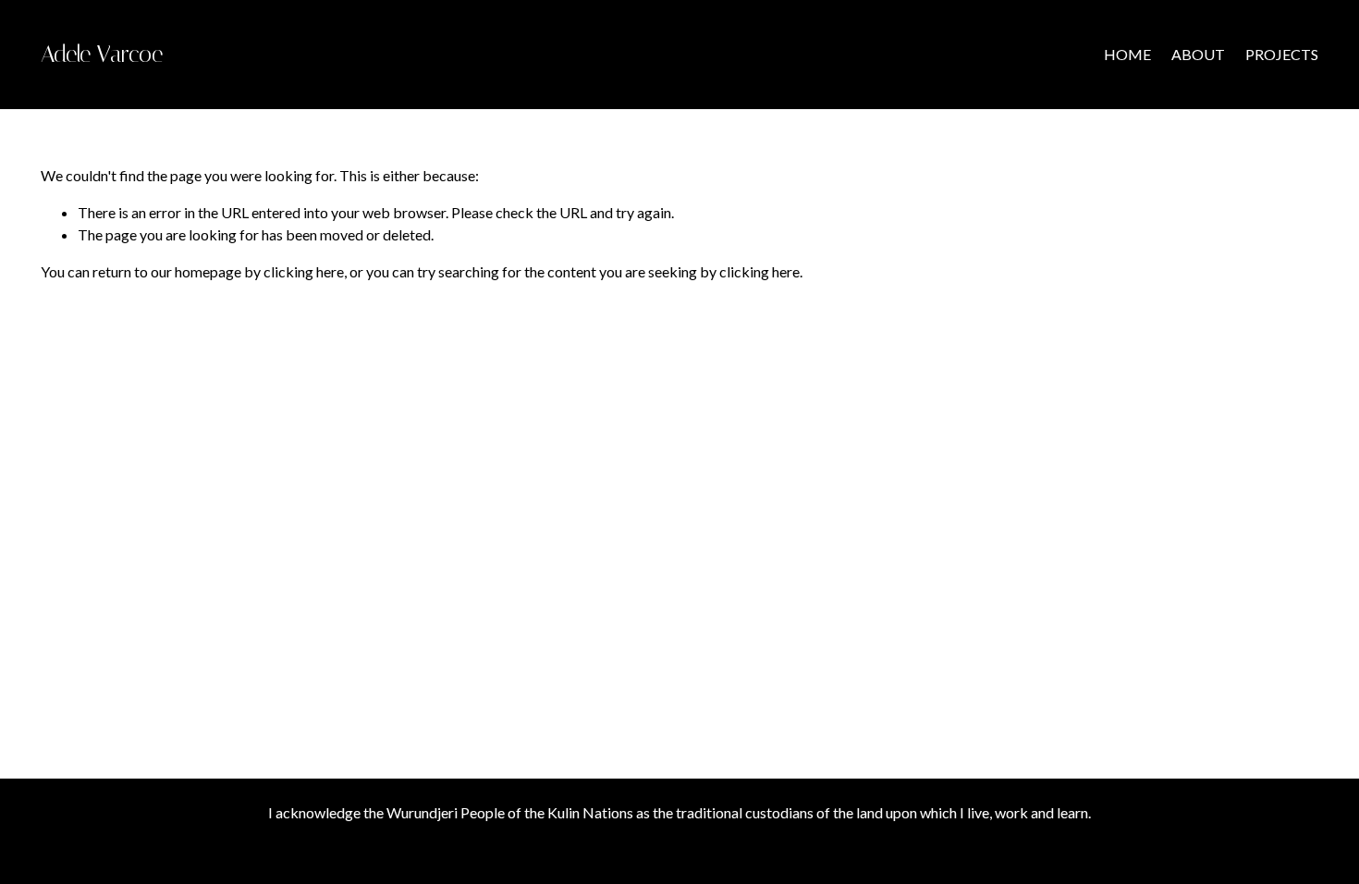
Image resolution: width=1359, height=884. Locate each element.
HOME (1127, 54)
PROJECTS (1281, 54)
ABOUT (1198, 54)
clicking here (303, 271)
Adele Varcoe (101, 54)
